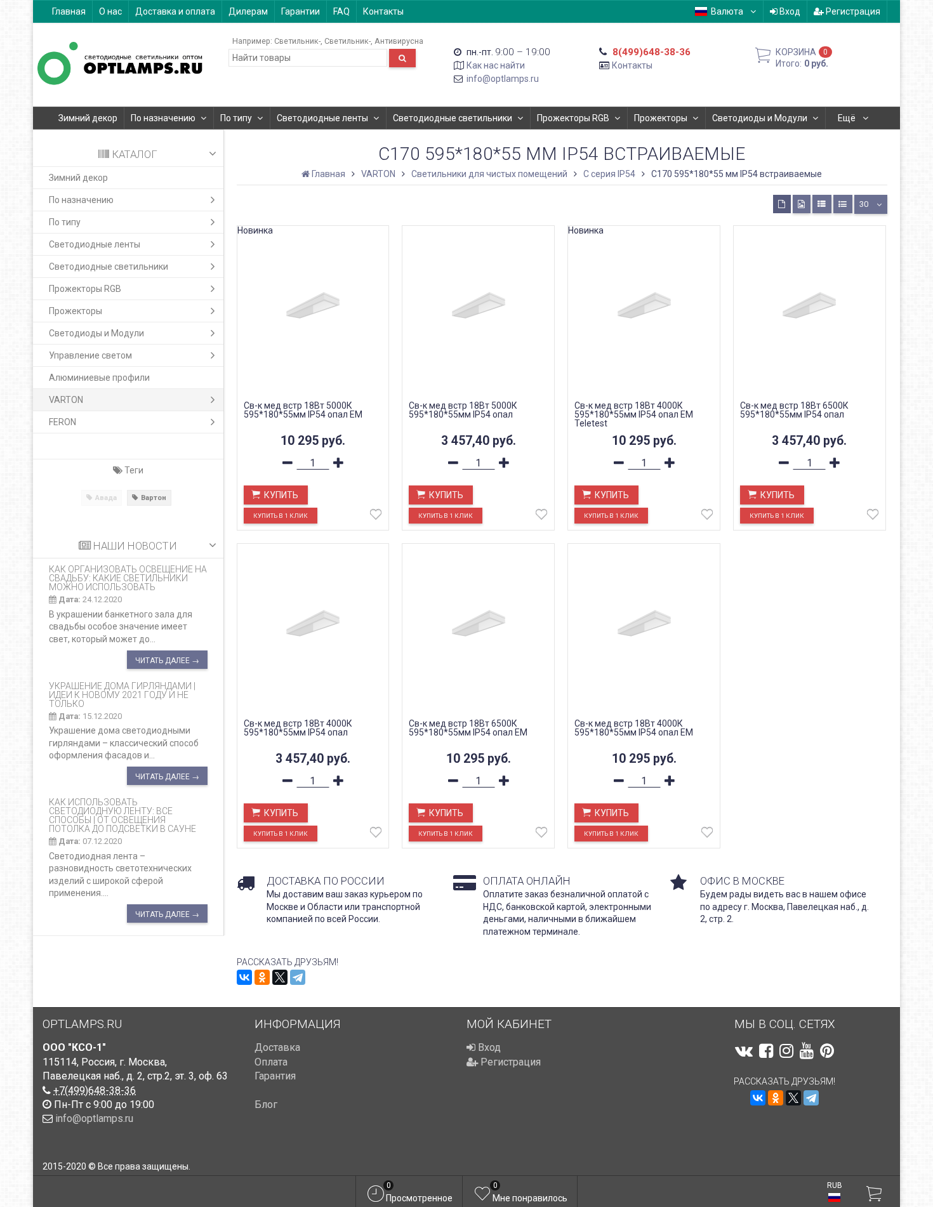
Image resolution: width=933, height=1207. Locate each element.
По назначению (163, 118)
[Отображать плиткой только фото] (802, 204)
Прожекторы (660, 118)
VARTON (66, 400)
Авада (106, 498)
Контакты (383, 11)
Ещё (847, 118)
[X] (280, 977)
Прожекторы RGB (573, 118)
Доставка (277, 1047)
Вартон (153, 498)
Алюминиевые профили (99, 378)
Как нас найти (495, 65)
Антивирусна (398, 41)
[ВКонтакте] (244, 977)
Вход (788, 11)
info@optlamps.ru (502, 79)
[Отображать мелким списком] (842, 204)
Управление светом (90, 355)
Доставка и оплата (175, 11)
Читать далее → (167, 660)
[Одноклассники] (262, 977)
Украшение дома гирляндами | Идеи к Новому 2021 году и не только (122, 695)
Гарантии (300, 11)
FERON (62, 422)
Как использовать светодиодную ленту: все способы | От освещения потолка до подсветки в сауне (122, 815)
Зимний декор (87, 118)
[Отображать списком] (821, 204)
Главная (69, 11)
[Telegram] (297, 977)
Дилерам (248, 11)
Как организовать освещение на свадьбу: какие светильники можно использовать (128, 578)
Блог (266, 1104)
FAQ (341, 11)
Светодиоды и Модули (759, 118)
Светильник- (297, 41)
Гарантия (275, 1076)
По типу (236, 118)
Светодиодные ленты (322, 118)
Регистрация (852, 11)
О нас (110, 11)
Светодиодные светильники (452, 118)
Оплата (271, 1062)
